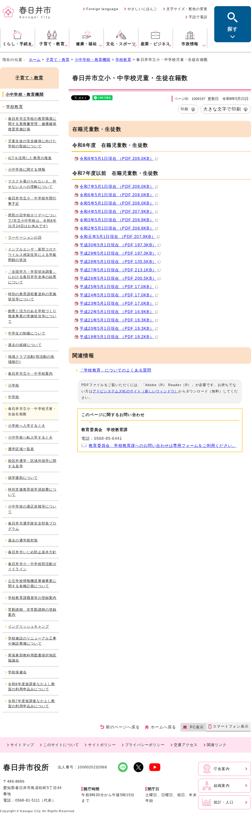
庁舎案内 (222, 769)
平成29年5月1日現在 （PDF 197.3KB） (118, 253)
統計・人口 (224, 802)
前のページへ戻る (123, 727)
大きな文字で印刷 (222, 108)
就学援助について (23, 478)
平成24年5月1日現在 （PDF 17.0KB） (117, 295)
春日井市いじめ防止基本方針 (32, 552)
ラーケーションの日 (25, 237)
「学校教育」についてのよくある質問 (115, 370)
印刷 (184, 109)
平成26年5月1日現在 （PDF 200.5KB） (118, 278)
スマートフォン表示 (231, 726)
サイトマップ (22, 745)
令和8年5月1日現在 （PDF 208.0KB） (117, 158)
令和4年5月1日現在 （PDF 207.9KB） (117, 211)
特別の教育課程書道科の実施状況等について (32, 296)
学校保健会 (17, 672)
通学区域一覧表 (21, 449)
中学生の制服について (26, 333)
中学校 (13, 397)
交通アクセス (186, 745)
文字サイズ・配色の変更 (186, 9)
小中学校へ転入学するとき (30, 437)
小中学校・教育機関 (93, 59)
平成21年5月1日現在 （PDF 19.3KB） (117, 320)
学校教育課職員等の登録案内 (32, 598)
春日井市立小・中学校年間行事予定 (32, 201)
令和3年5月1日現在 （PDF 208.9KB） (117, 220)
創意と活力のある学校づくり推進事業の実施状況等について (32, 316)
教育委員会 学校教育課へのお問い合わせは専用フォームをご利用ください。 (162, 446)
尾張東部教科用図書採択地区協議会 (32, 658)
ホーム (35, 59)
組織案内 (222, 785)
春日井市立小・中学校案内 (30, 373)
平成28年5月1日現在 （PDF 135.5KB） (118, 262)
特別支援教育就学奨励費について (32, 492)
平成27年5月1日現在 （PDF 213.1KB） (118, 270)
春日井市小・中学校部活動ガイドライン (32, 566)
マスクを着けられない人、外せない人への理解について (32, 184)
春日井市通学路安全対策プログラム (32, 526)
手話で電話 (198, 17)
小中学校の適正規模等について (32, 509)
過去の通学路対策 (23, 540)
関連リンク (217, 745)
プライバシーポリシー (145, 745)
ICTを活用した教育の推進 (30, 158)
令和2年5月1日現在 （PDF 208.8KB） (117, 228)
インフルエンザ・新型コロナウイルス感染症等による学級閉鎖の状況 (32, 254)
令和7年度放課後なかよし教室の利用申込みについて (31, 703)
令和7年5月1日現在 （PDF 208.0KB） (117, 186)
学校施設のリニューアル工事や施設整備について (32, 641)
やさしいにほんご (142, 9)
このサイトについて (61, 745)
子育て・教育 (58, 59)
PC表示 (197, 727)
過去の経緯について (25, 345)
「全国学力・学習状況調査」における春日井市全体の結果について (32, 277)
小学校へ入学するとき (26, 426)
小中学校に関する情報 (26, 169)
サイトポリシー (102, 745)
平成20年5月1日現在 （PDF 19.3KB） (117, 328)
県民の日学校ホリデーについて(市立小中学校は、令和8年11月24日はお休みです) (32, 220)
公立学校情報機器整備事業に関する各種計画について (32, 583)
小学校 (13, 385)
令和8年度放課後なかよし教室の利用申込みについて (31, 686)
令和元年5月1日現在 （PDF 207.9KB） (118, 237)
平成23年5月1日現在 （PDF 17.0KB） (117, 303)
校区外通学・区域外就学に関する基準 (32, 463)
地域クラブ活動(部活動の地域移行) (31, 359)
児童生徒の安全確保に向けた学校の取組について (32, 143)
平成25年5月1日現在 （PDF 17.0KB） (117, 287)
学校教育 (123, 59)
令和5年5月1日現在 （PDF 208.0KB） (117, 203)
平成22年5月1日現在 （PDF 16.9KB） (117, 312)
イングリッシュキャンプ (28, 626)
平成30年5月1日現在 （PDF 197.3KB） (118, 245)
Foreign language (102, 9)
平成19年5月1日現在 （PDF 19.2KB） (117, 337)
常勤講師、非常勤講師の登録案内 (32, 612)
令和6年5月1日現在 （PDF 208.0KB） (117, 195)
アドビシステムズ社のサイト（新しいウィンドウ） (135, 391)
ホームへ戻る (163, 727)
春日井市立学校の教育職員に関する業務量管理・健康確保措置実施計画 (32, 124)
